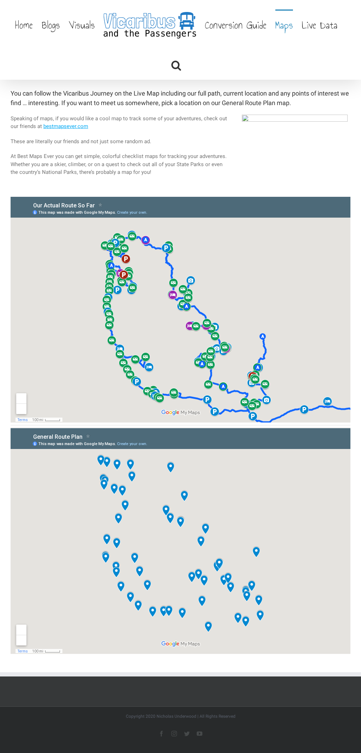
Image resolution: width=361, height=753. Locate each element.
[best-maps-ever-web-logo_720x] (295, 117)
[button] (176, 64)
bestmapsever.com (65, 126)
